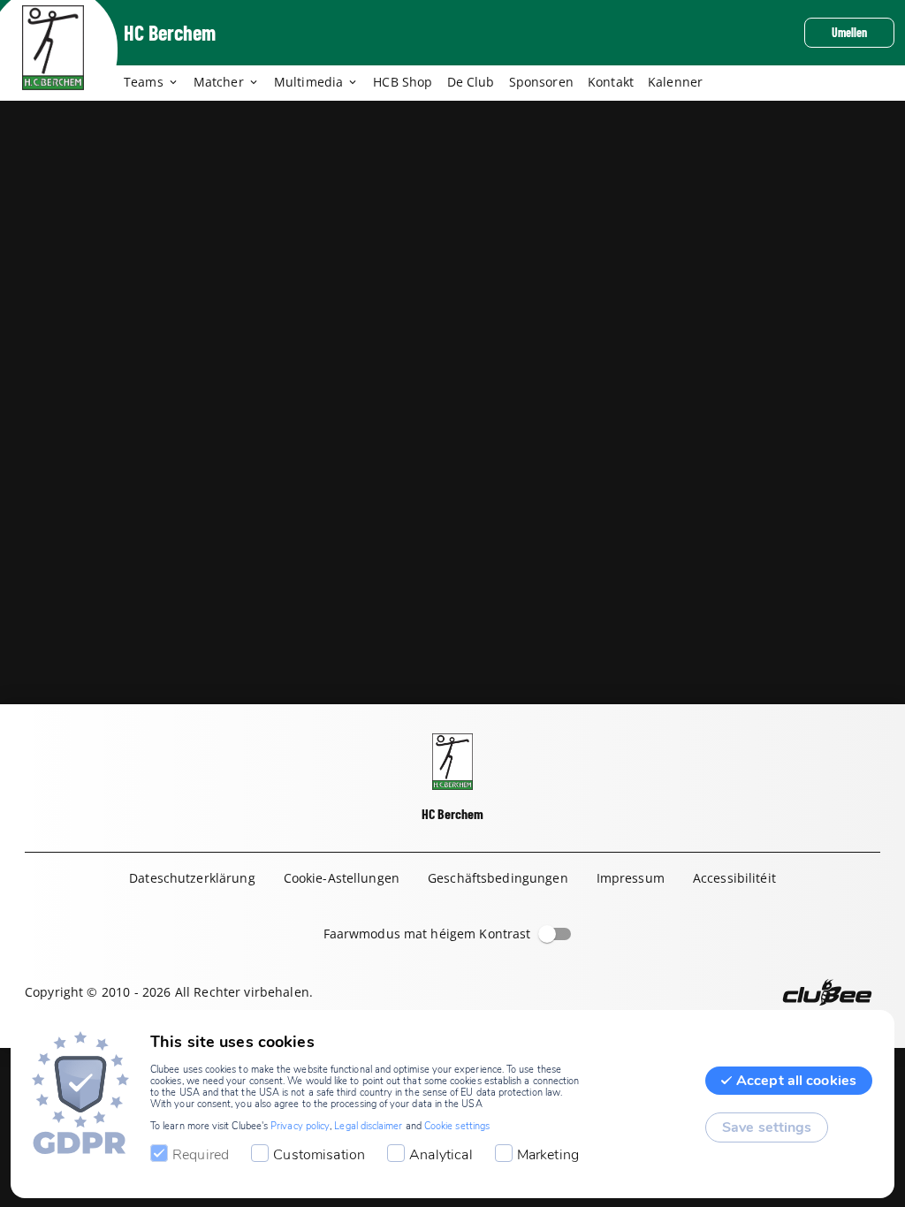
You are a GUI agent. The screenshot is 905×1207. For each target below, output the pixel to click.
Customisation (319, 1155)
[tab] (159, 83)
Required (200, 1155)
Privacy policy (300, 1126)
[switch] (547, 934)
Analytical (441, 1155)
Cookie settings (457, 1126)
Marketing (548, 1155)
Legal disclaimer (368, 1126)
